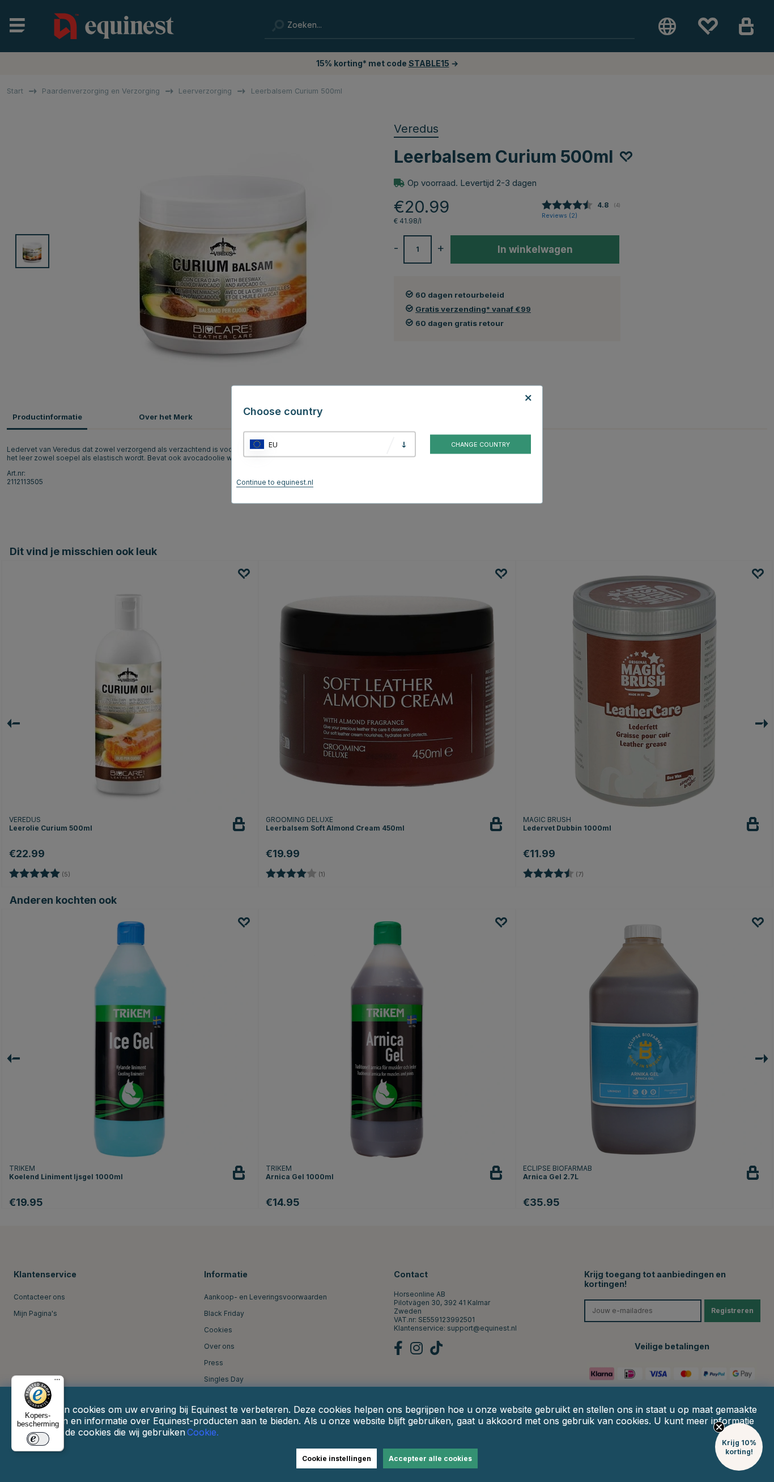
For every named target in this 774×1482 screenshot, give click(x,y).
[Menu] (57, 1382)
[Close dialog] (660, 630)
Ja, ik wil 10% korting (529, 802)
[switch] (38, 1439)
